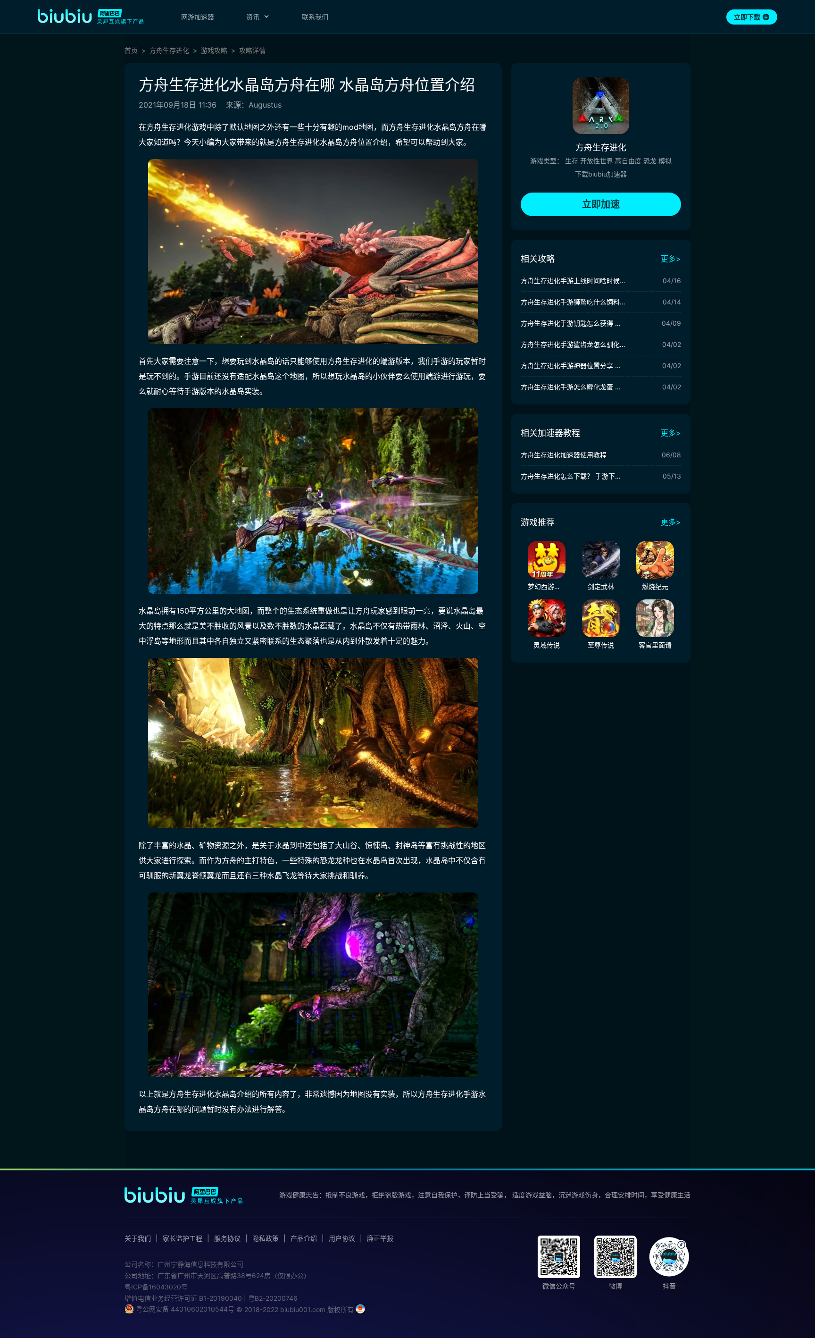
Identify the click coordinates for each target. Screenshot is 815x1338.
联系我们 (315, 17)
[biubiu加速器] (90, 16)
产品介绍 (304, 1238)
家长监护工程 (182, 1238)
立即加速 (601, 204)
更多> (671, 258)
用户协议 (342, 1238)
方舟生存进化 (169, 50)
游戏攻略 (214, 50)
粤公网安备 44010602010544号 (184, 1309)
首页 (131, 50)
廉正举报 (380, 1238)
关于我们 (138, 1238)
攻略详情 (252, 50)
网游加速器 (197, 17)
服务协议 (227, 1238)
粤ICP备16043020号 (156, 1287)
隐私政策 (265, 1238)
